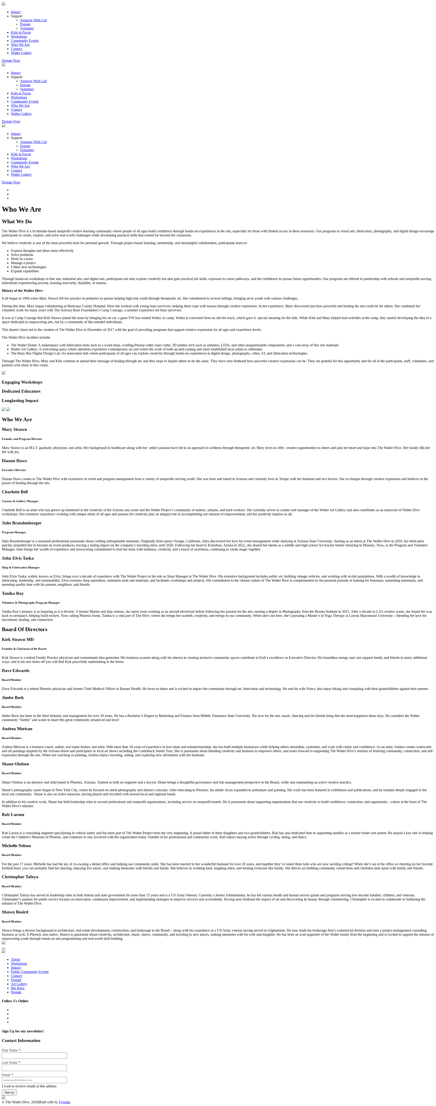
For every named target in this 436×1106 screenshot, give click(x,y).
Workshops (19, 36)
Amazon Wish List (33, 20)
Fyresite (64, 1102)
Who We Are (20, 45)
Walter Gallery (21, 53)
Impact (16, 12)
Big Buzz (18, 988)
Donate (25, 24)
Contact (16, 49)
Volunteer (27, 28)
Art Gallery (19, 984)
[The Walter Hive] (3, 4)
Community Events (25, 40)
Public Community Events (30, 972)
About (15, 959)
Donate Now (11, 60)
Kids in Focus (21, 32)
